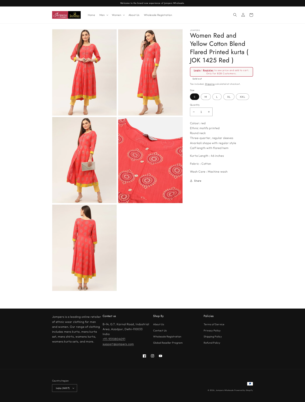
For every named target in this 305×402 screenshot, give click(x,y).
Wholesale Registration (167, 336)
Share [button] (197, 180)
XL (229, 96)
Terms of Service (214, 324)
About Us (158, 324)
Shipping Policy (213, 336)
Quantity (195, 104)
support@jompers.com (118, 344)
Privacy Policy (212, 330)
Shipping (209, 83)
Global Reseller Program (168, 342)
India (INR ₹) (63, 388)
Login (197, 70)
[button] (103, 15)
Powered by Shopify (243, 390)
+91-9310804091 (114, 339)
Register (208, 70)
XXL (242, 96)
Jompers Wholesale (225, 390)
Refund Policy (212, 342)
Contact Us (160, 330)
